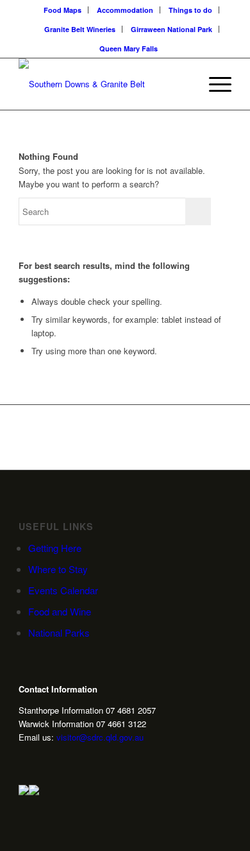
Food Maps (62, 10)
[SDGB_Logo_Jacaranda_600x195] (103, 84)
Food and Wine (59, 611)
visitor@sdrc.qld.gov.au (100, 737)
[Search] (183, 84)
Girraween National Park (171, 29)
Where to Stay (58, 569)
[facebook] (63, 760)
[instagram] (24, 760)
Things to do (190, 10)
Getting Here (54, 547)
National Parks (59, 632)
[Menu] (213, 84)
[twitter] (43, 760)
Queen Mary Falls (128, 48)
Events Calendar (63, 590)
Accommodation (125, 10)
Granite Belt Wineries (79, 29)
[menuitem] (62, 9)
